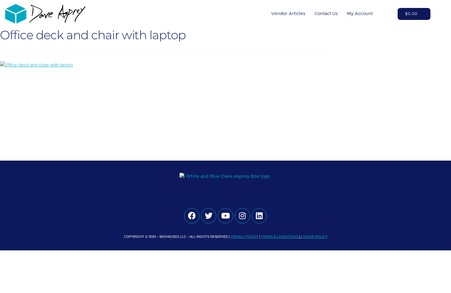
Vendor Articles (288, 13)
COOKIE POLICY (314, 236)
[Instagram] (242, 215)
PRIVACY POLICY (244, 236)
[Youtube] (225, 215)
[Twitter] (208, 215)
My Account (360, 13)
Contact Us (326, 13)
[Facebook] (191, 215)
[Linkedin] (259, 215)
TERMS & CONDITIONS (279, 236)
